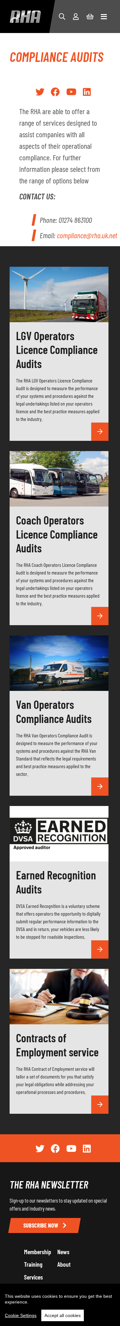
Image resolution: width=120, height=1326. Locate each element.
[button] (62, 16)
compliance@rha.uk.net (87, 235)
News (63, 1251)
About (64, 1264)
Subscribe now (41, 1225)
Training (33, 1264)
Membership (37, 1251)
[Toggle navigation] (104, 16)
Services (33, 1277)
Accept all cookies (62, 1315)
